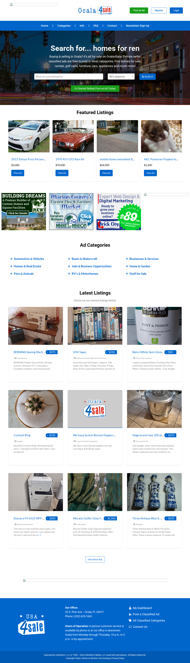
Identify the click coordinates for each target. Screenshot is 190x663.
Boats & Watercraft (84, 259)
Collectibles (81, 524)
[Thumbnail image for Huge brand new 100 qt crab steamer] (154, 409)
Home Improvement (144, 358)
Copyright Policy (73, 658)
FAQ (96, 25)
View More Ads (95, 559)
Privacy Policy (117, 658)
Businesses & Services (144, 259)
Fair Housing (104, 658)
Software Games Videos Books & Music (92, 358)
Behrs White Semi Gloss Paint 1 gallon (156, 352)
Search (148, 76)
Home (44, 25)
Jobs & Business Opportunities (92, 266)
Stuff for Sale (138, 273)
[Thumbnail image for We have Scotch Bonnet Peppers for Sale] (95, 409)
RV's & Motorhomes (85, 273)
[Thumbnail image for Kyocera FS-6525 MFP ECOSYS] (35, 492)
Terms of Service (89, 658)
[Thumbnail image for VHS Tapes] (95, 326)
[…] (39, 535)
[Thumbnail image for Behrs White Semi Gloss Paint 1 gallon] (154, 326)
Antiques (139, 524)
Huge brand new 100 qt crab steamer (155, 435)
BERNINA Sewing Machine (30, 352)
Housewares (22, 358)
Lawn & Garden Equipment (87, 441)
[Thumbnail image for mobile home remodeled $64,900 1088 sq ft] (117, 136)
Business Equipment (25, 524)
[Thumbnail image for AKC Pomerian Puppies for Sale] (161, 136)
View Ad (19, 172)
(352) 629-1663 (83, 616)
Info (82, 25)
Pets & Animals (24, 273)
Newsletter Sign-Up (137, 25)
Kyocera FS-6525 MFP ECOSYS (33, 518)
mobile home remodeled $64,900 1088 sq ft (127, 159)
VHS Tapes (79, 352)
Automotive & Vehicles (29, 259)
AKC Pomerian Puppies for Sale (163, 159)
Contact (112, 25)
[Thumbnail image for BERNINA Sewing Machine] (35, 326)
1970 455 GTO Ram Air (70, 159)
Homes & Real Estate (27, 266)
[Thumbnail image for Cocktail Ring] (35, 409)
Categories (64, 25)
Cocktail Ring (22, 435)
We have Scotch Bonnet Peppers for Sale (98, 435)
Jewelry (20, 441)
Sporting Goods (142, 441)
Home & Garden (139, 266)
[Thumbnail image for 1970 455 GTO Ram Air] (73, 136)
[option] (29, 151)
